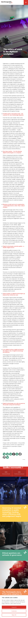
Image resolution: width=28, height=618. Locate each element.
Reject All (14, 615)
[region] (14, 606)
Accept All (14, 607)
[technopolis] (6, 3)
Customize (14, 611)
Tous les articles (6, 473)
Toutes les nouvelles (19, 473)
